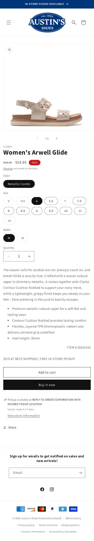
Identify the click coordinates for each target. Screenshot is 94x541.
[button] (9, 22)
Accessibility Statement (63, 531)
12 (12, 222)
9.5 (51, 211)
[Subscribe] (80, 473)
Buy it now (47, 385)
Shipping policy (70, 525)
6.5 (51, 201)
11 (80, 211)
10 (66, 211)
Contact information (33, 531)
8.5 (23, 211)
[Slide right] (56, 138)
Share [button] (12, 427)
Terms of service (48, 525)
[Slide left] (37, 138)
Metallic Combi (19, 184)
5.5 (25, 202)
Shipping (7, 168)
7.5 (79, 201)
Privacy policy (27, 525)
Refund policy (73, 518)
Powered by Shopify (50, 518)
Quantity (8, 248)
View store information (24, 416)
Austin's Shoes (30, 518)
